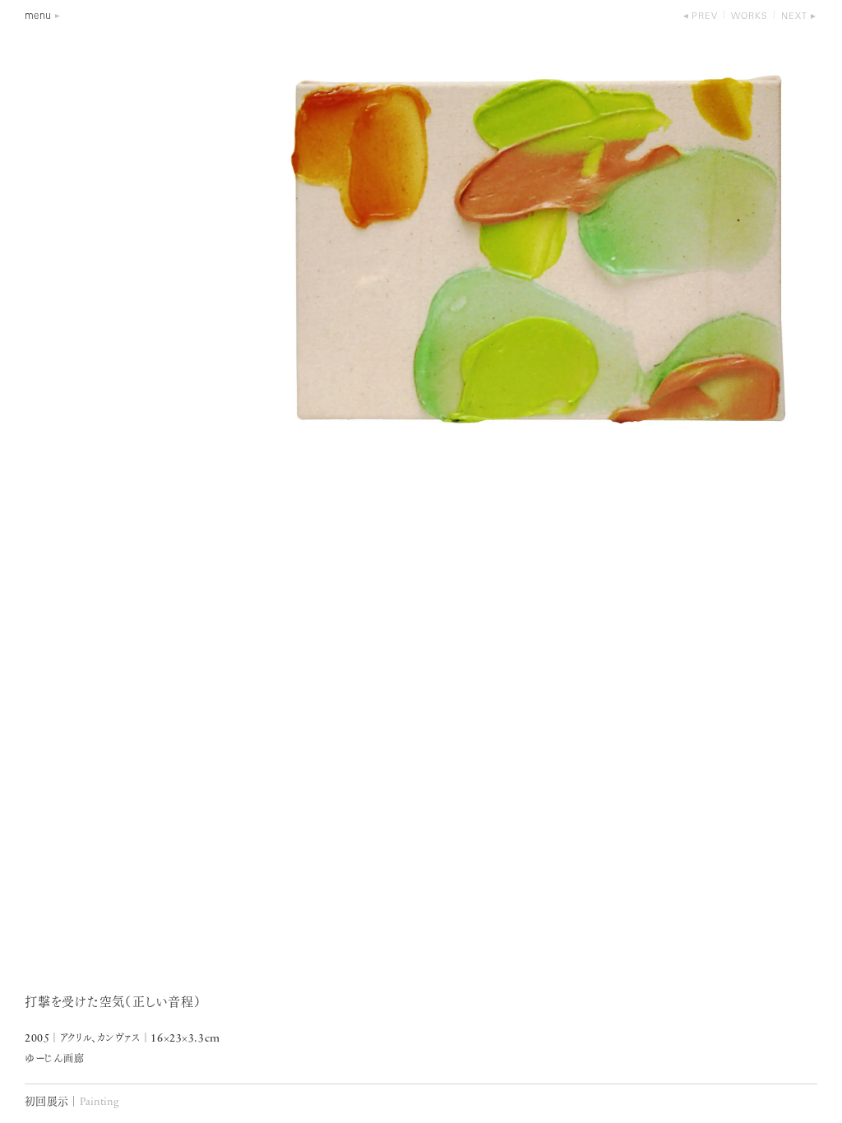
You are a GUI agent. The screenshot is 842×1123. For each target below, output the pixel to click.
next (794, 16)
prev (705, 16)
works (749, 16)
